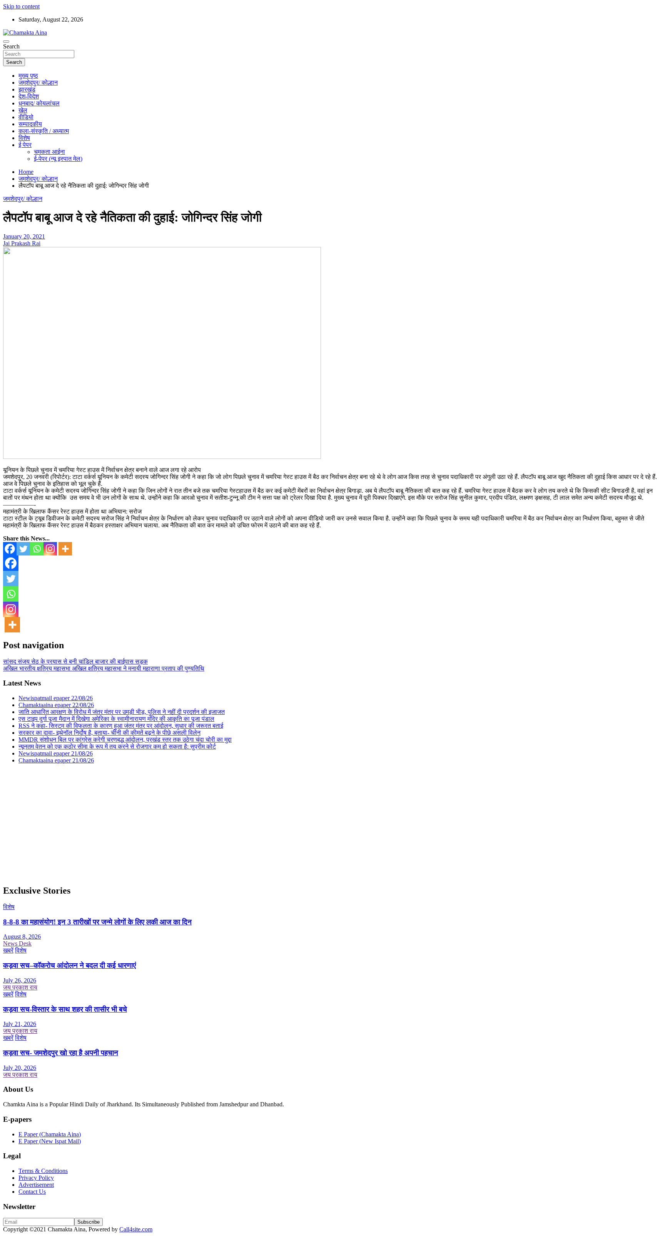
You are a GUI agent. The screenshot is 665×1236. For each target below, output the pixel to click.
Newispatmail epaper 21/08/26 (55, 753)
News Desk (17, 943)
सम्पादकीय (30, 124)
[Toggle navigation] (6, 41)
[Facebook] (10, 548)
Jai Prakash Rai (21, 243)
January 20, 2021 (24, 236)
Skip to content (21, 6)
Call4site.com (135, 1229)
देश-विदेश (28, 96)
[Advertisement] (234, 824)
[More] (65, 548)
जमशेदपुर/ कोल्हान (38, 82)
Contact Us (32, 1191)
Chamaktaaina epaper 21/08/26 (56, 760)
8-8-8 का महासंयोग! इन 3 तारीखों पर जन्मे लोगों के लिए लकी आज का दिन (97, 922)
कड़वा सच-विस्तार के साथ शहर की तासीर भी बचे (65, 1009)
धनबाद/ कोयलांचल (39, 103)
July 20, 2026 (19, 1067)
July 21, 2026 (19, 1024)
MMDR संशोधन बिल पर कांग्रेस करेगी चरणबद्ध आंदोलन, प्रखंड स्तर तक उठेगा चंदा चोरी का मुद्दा (125, 739)
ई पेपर (25, 145)
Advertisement (36, 1184)
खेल (22, 110)
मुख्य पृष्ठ (28, 75)
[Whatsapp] (36, 548)
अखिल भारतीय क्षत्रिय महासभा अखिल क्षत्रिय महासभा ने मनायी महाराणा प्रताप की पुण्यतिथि (103, 668)
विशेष (24, 138)
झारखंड (26, 89)
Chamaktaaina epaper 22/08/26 (56, 705)
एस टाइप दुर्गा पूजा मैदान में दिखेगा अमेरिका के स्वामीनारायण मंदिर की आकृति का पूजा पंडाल (116, 719)
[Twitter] (23, 548)
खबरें (8, 950)
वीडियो (25, 117)
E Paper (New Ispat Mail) (49, 1141)
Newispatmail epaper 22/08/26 (55, 698)
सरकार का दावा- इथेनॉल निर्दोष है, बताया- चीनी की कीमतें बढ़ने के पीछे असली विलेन (109, 732)
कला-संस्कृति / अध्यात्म (43, 131)
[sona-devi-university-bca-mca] (162, 457)
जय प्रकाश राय (20, 987)
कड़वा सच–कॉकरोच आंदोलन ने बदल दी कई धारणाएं (69, 965)
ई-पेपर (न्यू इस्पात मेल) (58, 158)
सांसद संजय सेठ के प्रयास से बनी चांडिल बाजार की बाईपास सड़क (75, 661)
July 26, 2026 (19, 980)
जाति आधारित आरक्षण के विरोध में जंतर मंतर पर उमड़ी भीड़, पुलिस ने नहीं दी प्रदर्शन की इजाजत (121, 712)
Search (11, 46)
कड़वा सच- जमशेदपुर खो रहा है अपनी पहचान (60, 1053)
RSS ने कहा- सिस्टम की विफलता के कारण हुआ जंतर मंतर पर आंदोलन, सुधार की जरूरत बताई (120, 725)
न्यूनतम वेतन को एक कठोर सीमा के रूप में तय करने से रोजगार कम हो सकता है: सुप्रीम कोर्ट (117, 746)
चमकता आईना (49, 151)
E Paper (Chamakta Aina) (49, 1134)
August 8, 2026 (22, 936)
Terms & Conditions (43, 1171)
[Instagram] (50, 548)
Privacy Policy (36, 1177)
